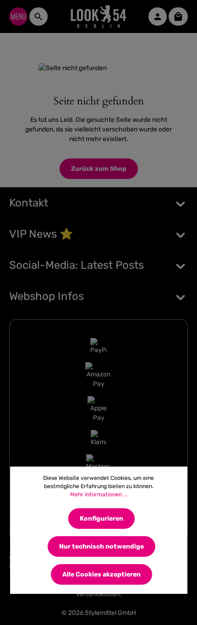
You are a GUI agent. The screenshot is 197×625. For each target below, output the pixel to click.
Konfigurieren (101, 518)
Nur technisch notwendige (101, 546)
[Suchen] (38, 16)
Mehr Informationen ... (98, 494)
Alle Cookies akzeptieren (101, 574)
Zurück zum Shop (98, 169)
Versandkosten (98, 594)
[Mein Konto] (157, 16)
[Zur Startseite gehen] (99, 16)
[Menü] (18, 16)
